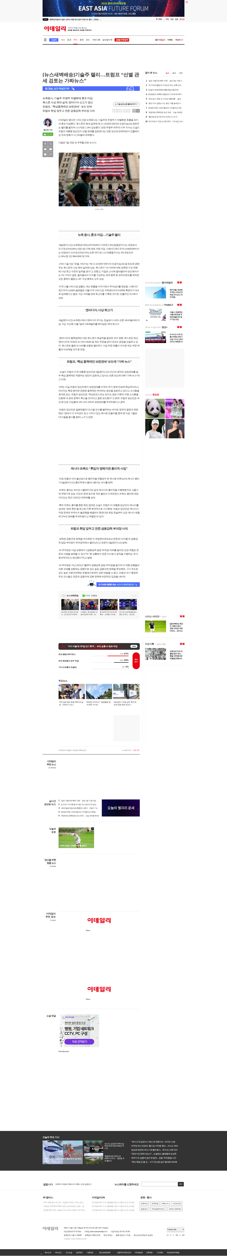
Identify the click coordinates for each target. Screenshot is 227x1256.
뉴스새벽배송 (72, 595)
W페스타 (165, 1203)
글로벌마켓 (107, 40)
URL (50, 154)
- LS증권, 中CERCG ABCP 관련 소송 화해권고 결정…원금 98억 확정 (65, 1206)
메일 (45, 149)
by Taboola (52, 768)
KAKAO (45, 154)
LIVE (45, 19)
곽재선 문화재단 (175, 1209)
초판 (176, 19)
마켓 (170, 40)
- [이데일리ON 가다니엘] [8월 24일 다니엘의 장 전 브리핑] (112, 1202)
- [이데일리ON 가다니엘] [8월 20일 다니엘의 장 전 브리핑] (112, 1210)
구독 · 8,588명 (91, 596)
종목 (82, 40)
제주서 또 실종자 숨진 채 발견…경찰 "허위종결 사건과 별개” (156, 1158)
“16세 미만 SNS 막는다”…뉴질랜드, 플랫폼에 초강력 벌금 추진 (157, 1154)
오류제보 (149, 1252)
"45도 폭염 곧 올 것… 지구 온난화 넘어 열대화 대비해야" (154, 1162)
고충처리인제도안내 (124, 1252)
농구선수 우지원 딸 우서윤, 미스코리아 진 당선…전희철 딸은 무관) (84, 804)
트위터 (50, 143)
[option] (92, 19)
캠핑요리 (144, 1209)
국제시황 (96, 40)
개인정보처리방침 (173, 1252)
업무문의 (79, 1252)
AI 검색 (53, 40)
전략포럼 (154, 1203)
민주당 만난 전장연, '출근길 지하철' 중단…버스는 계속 (153, 1146)
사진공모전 (176, 1203)
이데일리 (67, 28)
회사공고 (58, 1252)
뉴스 (167, 73)
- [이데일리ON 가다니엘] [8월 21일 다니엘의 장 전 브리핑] (112, 1206)
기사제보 (160, 1252)
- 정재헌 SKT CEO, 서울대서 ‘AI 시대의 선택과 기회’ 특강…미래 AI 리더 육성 (65, 1210)
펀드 (88, 40)
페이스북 (45, 143)
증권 (69, 40)
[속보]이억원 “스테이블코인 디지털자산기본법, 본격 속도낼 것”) (83, 812)
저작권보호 (139, 1252)
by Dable (53, 866)
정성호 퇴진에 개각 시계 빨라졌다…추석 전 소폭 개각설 (154, 1150)
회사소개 (48, 1252)
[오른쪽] (92, 828)
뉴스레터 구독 (126, 750)
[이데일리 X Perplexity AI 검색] (91, 88)
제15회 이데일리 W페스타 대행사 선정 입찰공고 (73, 1184)
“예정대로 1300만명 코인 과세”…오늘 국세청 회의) (78, 816)
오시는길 (69, 1252)
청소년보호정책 (104, 1252)
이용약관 (90, 1252)
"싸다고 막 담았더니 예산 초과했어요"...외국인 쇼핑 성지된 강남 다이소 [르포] (163, 1142)
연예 (180, 73)
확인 (180, 1184)
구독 (167, 19)
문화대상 (144, 1203)
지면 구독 (136, 750)
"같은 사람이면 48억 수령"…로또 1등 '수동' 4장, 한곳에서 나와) (83, 801)
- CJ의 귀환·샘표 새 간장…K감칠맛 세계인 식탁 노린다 (63, 1202)
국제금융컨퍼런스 (158, 1209)
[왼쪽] (90, 828)
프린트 (50, 149)
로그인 (182, 19)
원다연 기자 (47, 130)
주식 (75, 40)
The (179, 40)
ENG (160, 19)
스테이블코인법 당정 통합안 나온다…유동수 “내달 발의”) (81, 808)
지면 (171, 19)
